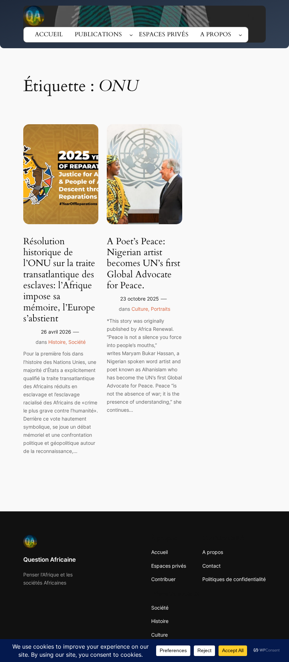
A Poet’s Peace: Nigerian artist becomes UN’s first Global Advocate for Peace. (143, 263)
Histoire (57, 342)
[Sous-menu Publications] (131, 34)
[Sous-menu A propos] (240, 34)
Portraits (160, 309)
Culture (139, 309)
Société (77, 342)
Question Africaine (49, 559)
